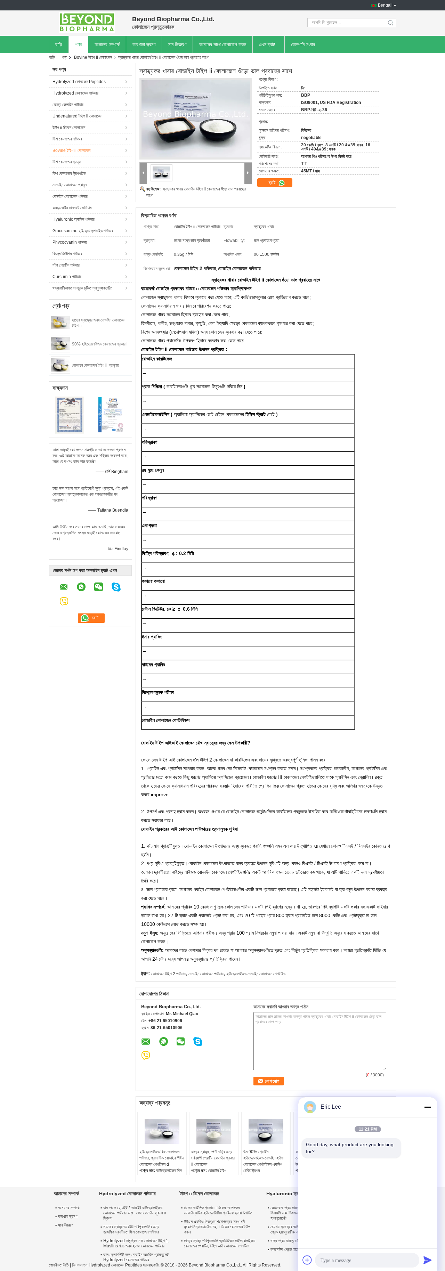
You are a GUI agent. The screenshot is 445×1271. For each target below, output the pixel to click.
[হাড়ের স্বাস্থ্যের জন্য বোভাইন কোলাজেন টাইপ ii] (60, 322)
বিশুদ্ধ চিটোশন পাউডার (67, 253)
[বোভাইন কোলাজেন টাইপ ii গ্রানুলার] (60, 364)
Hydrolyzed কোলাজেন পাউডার (75, 93)
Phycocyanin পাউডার (69, 242)
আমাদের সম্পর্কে (107, 44)
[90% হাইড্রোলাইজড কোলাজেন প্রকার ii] (60, 343)
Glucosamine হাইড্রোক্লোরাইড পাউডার (82, 230)
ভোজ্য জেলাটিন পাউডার (67, 104)
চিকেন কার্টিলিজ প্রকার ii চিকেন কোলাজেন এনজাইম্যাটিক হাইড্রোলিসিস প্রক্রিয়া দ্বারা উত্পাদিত (218, 1210)
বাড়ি (58, 44)
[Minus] (427, 1107)
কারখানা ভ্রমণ (143, 44)
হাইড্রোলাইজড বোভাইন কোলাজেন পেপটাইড (255, 973)
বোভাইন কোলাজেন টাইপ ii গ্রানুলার (95, 365)
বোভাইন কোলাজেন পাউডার (70, 196)
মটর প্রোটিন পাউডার (66, 265)
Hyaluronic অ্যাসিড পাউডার (73, 219)
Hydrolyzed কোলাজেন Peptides (79, 81)
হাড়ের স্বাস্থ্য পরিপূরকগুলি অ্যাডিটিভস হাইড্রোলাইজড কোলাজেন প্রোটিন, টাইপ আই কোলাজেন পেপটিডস (219, 1243)
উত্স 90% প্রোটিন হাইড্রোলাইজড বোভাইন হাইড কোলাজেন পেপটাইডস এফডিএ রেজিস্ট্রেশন (263, 1161)
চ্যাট (273, 182)
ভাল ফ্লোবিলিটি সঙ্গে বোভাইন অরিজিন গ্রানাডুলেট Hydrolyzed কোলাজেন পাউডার (136, 1257)
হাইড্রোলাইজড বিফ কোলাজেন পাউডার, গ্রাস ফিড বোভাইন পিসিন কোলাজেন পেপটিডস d (161, 1158)
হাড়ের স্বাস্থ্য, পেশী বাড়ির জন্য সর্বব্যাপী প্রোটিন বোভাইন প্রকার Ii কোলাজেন (213, 1158)
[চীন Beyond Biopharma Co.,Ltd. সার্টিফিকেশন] (69, 415)
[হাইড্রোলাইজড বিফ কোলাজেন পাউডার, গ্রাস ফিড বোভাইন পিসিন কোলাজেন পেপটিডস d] (162, 1131)
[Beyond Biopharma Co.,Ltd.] (87, 22)
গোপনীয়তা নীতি (59, 1265)
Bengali (385, 5)
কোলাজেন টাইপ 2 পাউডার (168, 973)
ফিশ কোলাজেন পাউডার (67, 139)
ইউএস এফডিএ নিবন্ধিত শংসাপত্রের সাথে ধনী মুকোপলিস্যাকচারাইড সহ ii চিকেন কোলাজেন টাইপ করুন (217, 1227)
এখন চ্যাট (267, 44)
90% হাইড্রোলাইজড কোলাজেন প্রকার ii (100, 344)
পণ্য (78, 44)
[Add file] (307, 1260)
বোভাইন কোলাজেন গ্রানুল (69, 184)
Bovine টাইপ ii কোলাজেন (93, 57)
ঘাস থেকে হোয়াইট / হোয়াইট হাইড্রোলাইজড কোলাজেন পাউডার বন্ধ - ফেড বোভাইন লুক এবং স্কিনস (134, 1213)
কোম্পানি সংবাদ (303, 44)
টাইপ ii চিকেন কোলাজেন (68, 127)
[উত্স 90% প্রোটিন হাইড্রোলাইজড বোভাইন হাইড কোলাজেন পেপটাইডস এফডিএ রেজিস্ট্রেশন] (266, 1131)
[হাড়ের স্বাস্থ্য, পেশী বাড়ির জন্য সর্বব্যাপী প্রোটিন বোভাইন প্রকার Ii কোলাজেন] (213, 1131)
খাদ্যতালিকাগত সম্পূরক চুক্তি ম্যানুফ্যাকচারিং (82, 288)
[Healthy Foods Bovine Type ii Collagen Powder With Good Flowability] (195, 118)
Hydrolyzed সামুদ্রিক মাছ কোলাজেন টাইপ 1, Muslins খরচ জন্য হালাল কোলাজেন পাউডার (136, 1243)
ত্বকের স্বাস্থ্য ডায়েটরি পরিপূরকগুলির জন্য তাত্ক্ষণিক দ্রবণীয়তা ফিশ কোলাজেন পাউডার (131, 1229)
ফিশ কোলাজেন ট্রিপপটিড (69, 173)
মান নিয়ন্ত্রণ (177, 44)
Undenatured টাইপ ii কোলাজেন (77, 116)
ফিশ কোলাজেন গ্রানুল (66, 162)
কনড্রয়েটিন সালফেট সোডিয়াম (72, 207)
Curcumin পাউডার (66, 276)
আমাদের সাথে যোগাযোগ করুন (222, 44)
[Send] (427, 1260)
